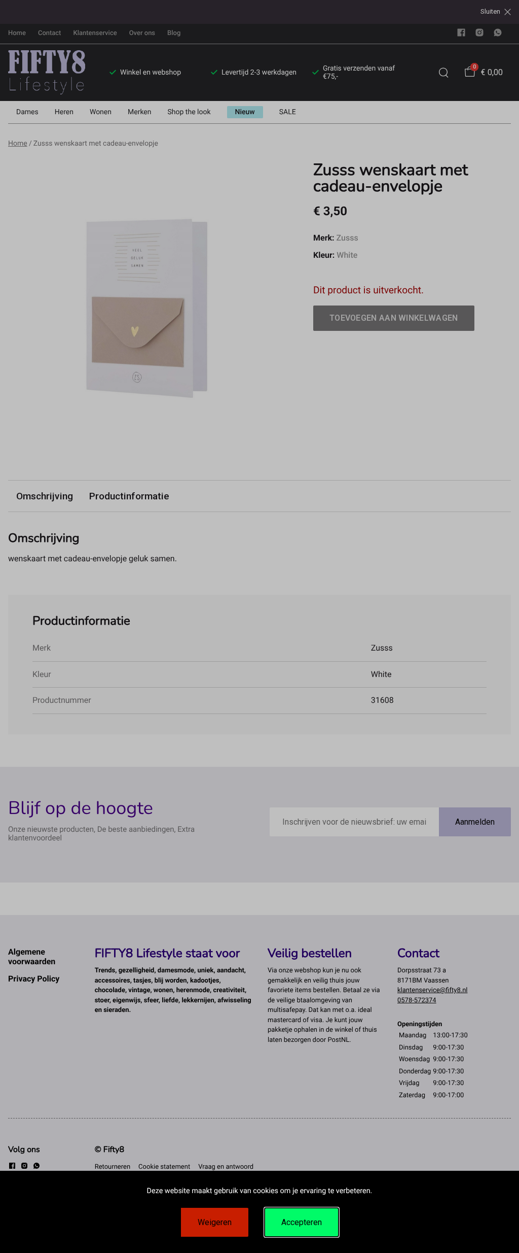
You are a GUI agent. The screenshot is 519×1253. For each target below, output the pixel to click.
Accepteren (301, 1222)
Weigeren (215, 1222)
